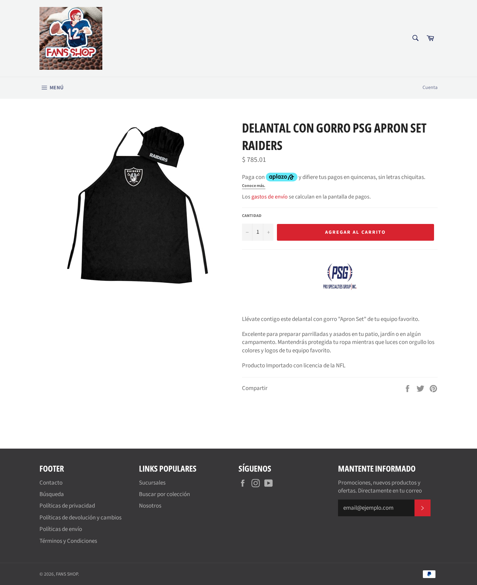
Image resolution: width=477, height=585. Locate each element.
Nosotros (150, 506)
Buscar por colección (164, 494)
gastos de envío (269, 197)
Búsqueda (51, 494)
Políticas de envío (60, 529)
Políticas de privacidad (67, 506)
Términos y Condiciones (68, 541)
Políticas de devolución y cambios (80, 517)
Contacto (51, 483)
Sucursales (152, 483)
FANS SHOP (67, 574)
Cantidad (252, 216)
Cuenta (430, 87)
